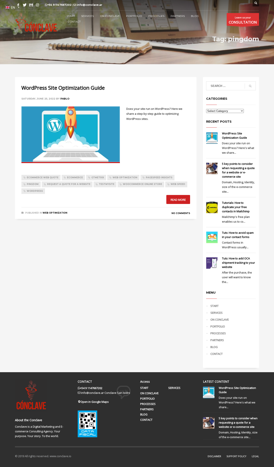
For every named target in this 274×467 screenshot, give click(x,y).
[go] (250, 86)
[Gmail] (31, 5)
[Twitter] (24, 5)
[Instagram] (37, 5)
